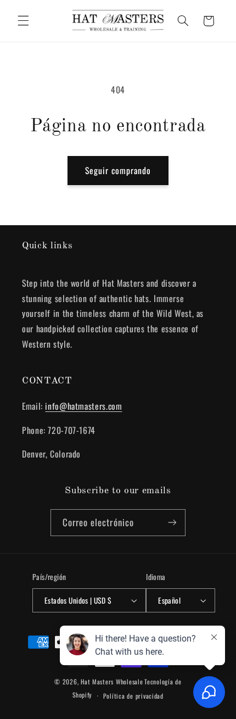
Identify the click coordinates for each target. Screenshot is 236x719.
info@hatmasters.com (83, 406)
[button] (23, 21)
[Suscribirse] (172, 522)
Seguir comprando (118, 170)
